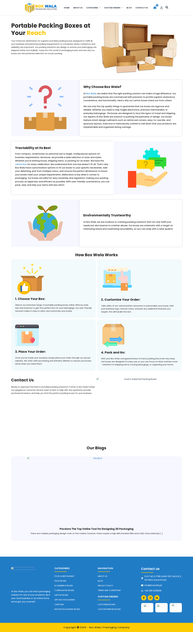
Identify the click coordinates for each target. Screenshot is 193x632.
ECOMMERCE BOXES (63, 585)
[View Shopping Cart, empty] (155, 7)
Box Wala (91, 93)
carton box (21, 164)
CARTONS (59, 604)
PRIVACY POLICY (105, 585)
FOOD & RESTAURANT (64, 576)
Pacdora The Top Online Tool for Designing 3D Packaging (97, 529)
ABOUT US (102, 576)
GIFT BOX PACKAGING (64, 599)
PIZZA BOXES (60, 580)
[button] (99, 7)
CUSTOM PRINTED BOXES (109, 609)
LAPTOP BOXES (61, 595)
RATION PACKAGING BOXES (67, 609)
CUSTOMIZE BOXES (106, 604)
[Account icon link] (161, 7)
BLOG (100, 580)
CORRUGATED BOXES (64, 590)
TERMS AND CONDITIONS (109, 590)
